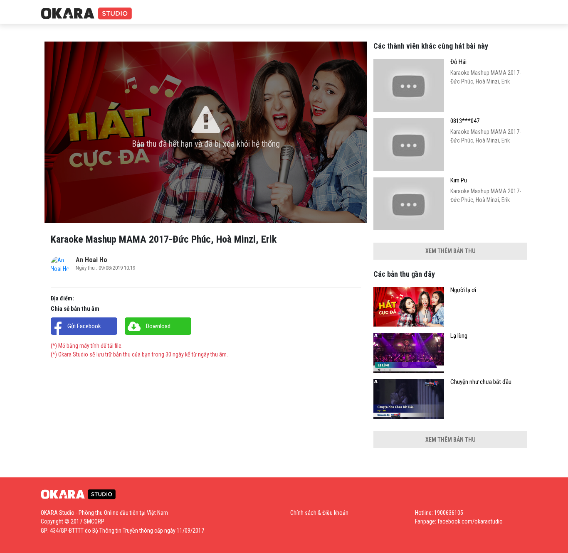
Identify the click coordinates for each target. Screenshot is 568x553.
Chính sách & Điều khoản (319, 512)
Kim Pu (458, 180)
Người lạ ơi (463, 290)
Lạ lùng (458, 336)
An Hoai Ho (91, 260)
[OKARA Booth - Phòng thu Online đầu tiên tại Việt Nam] (86, 14)
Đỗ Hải (458, 62)
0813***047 (464, 121)
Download (158, 326)
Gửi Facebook (84, 326)
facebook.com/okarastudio (470, 521)
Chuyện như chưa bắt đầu (480, 382)
